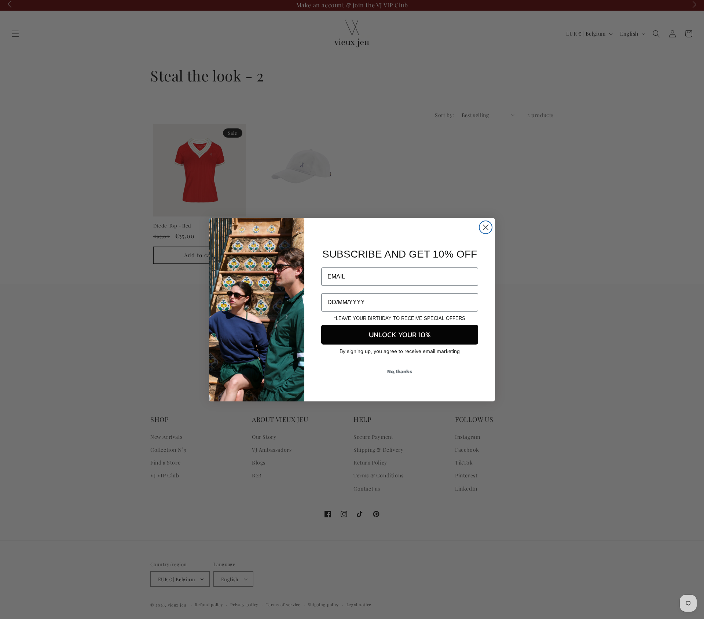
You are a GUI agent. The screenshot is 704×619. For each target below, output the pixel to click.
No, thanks (399, 371)
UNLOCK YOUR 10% (400, 334)
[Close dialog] (485, 227)
